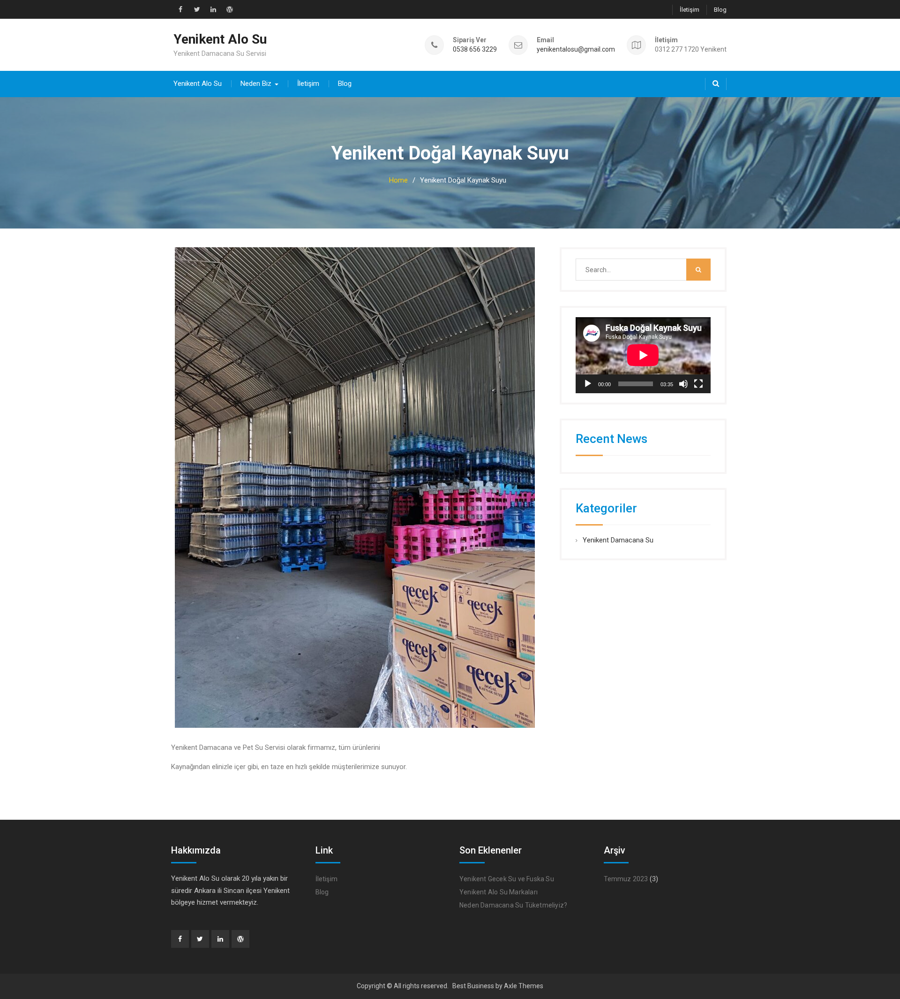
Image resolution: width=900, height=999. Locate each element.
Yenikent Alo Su (220, 39)
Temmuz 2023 (626, 879)
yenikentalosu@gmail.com (576, 49)
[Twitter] (200, 939)
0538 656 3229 (475, 49)
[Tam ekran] (698, 384)
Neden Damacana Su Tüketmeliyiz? (513, 905)
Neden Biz (255, 83)
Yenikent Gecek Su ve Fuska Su (506, 879)
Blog (720, 9)
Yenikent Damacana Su (618, 540)
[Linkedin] (220, 939)
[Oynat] (587, 384)
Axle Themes (523, 986)
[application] (643, 355)
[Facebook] (180, 939)
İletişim (689, 9)
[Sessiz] (683, 384)
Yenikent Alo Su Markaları (498, 892)
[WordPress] (240, 939)
